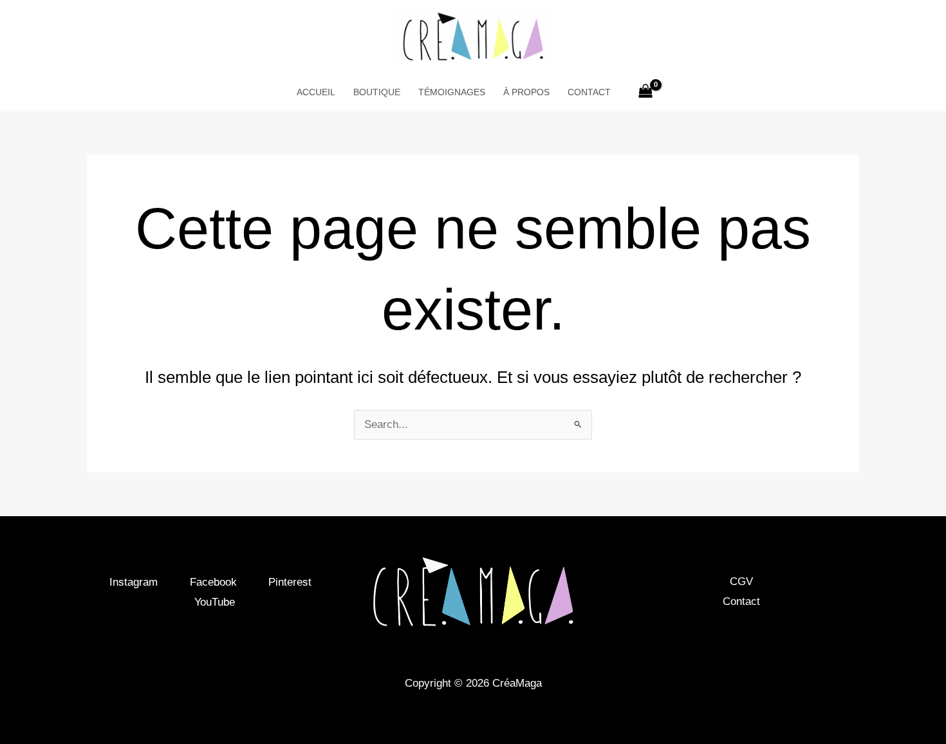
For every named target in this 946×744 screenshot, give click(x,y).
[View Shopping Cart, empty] (645, 92)
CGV (741, 581)
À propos (526, 92)
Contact (589, 92)
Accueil (316, 92)
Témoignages (451, 92)
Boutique (376, 92)
